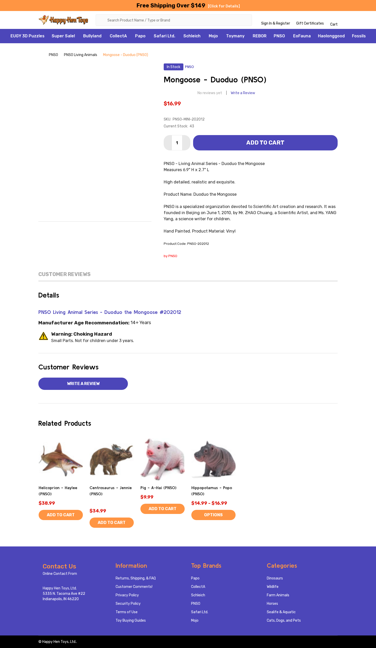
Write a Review (243, 93)
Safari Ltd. (164, 36)
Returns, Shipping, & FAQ (136, 578)
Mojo (213, 36)
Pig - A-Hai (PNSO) (158, 487)
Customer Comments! (134, 587)
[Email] (84, 229)
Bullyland (92, 36)
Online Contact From (60, 574)
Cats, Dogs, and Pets (284, 620)
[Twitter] (105, 229)
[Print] (94, 229)
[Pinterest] (116, 229)
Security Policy (128, 603)
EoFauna (302, 36)
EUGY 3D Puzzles (27, 36)
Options (213, 514)
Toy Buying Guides (131, 620)
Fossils (359, 36)
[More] (77, 36)
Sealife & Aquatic (281, 612)
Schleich (192, 36)
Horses (272, 603)
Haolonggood (331, 36)
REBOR (260, 36)
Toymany (235, 36)
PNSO (279, 36)
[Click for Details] (224, 6)
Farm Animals (278, 595)
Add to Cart (265, 142)
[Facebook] (73, 229)
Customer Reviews (64, 274)
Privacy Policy (127, 595)
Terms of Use (127, 612)
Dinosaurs (275, 578)
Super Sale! (63, 36)
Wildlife (273, 587)
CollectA (118, 36)
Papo (140, 36)
